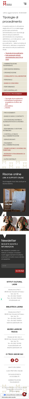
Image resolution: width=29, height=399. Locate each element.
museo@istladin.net (14, 345)
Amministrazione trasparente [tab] (10, 64)
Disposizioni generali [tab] (12, 69)
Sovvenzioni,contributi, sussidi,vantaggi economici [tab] (13, 120)
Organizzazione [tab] (10, 72)
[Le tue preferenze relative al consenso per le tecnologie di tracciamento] (1, 299)
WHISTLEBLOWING (14, 367)
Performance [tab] (9, 87)
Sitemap (9, 389)
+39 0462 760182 (15, 343)
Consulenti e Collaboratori (15, 76)
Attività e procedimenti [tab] (13, 94)
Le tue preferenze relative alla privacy (15, 395)
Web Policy (10, 387)
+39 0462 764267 (15, 318)
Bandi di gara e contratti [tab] (14, 116)
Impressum (24, 387)
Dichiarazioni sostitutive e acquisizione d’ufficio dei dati (13, 102)
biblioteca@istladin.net (14, 323)
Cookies (4, 387)
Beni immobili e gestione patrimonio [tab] (12, 129)
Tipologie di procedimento (14, 53)
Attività (7, 108)
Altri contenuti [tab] (10, 159)
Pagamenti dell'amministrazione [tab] (11, 144)
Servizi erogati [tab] (9, 139)
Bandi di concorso (11, 83)
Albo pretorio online (14, 371)
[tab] (14, 76)
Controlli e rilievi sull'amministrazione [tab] (11, 135)
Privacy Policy (17, 387)
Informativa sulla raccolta (9, 397)
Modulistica (9, 106)
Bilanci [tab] (7, 125)
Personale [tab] (8, 80)
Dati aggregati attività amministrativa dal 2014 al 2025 (14, 57)
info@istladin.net (14, 300)
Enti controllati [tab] (10, 90)
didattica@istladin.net (14, 347)
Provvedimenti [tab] (9, 113)
